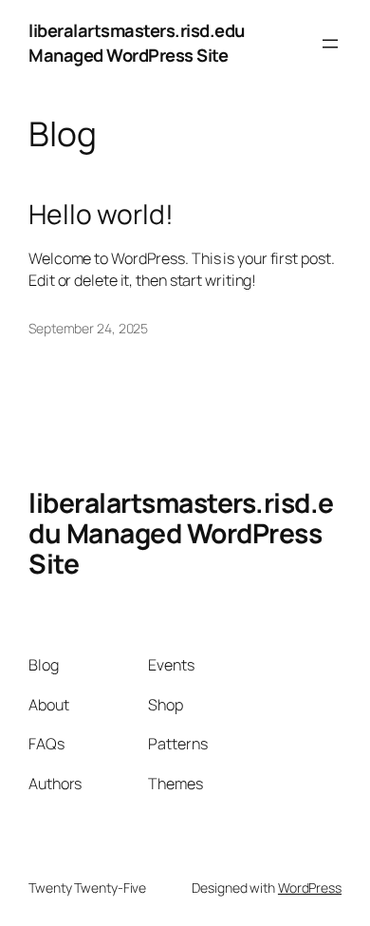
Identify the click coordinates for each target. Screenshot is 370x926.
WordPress (310, 888)
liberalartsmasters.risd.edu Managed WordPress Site (136, 42)
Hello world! (101, 214)
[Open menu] (330, 43)
